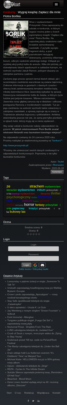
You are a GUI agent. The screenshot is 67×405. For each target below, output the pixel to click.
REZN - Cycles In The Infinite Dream (26, 369)
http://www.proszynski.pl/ (15, 145)
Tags (6, 177)
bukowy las (18, 211)
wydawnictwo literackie (35, 193)
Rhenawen (58, 165)
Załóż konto (25, 269)
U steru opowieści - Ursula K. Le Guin (26, 307)
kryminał (16, 194)
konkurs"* (57, 140)
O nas (18, 393)
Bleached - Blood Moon (19, 379)
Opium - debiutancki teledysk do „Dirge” (27, 366)
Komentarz (57, 172)
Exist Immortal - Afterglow (20, 317)
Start (9, 393)
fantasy (40, 204)
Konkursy (9, 12)
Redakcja (29, 393)
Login (6, 239)
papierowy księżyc (25, 208)
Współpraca (43, 393)
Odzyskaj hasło (40, 269)
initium (27, 201)
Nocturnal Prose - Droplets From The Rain (29, 327)
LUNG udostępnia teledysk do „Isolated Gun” (30, 330)
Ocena (7, 222)
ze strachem (25, 186)
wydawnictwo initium (32, 190)
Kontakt (56, 393)
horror (17, 201)
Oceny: (33, 230)
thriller (34, 197)
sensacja (19, 205)
